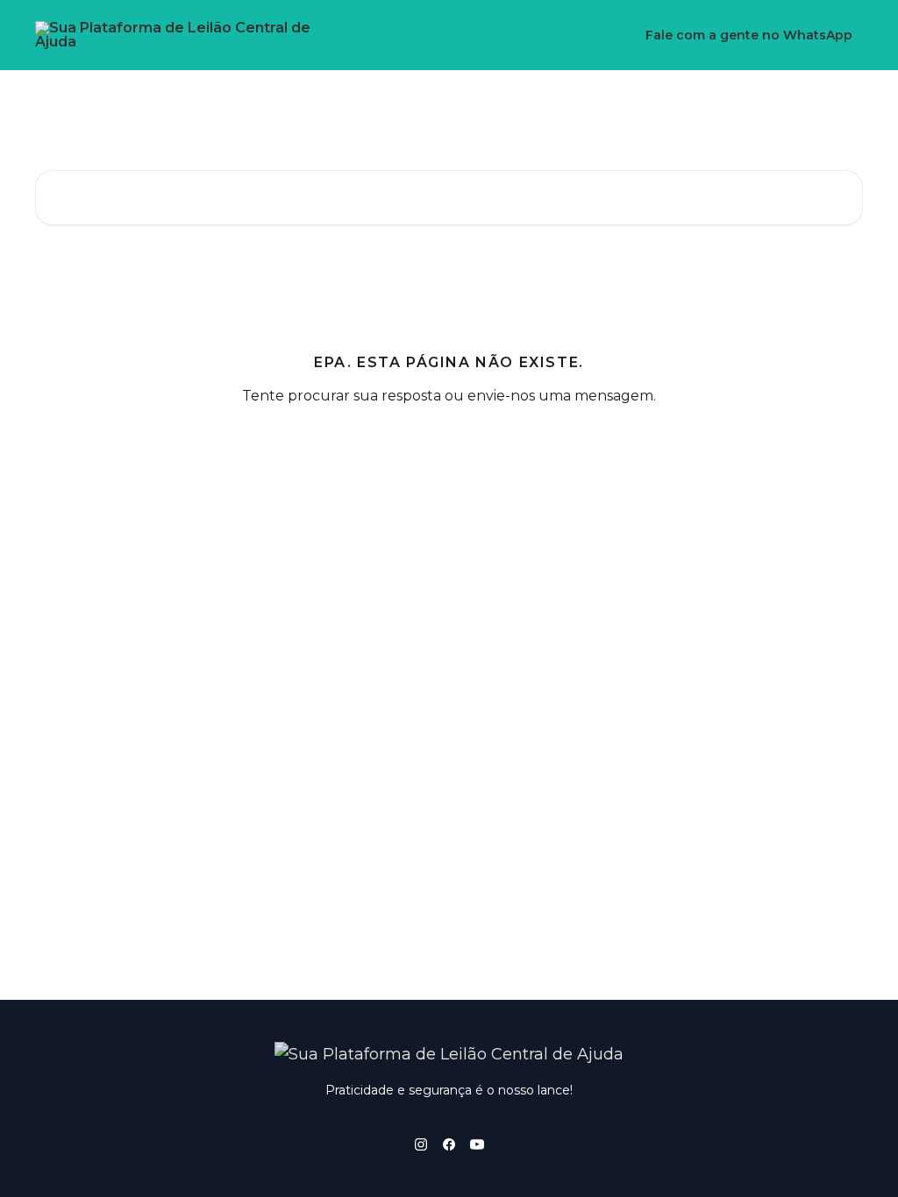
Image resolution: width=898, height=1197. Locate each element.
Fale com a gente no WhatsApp (748, 35)
